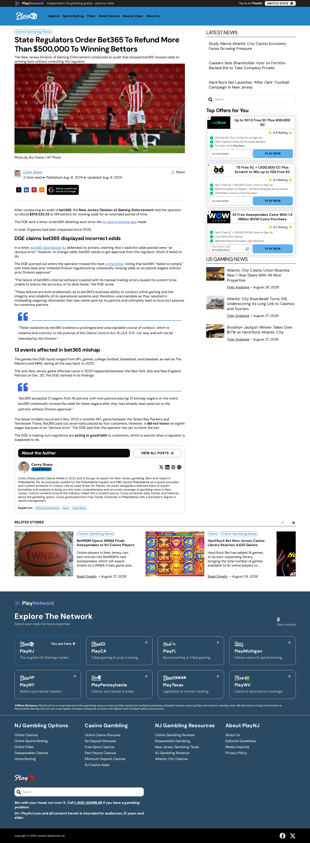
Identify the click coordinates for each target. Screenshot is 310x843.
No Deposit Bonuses (100, 741)
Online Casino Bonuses (102, 735)
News (66, 508)
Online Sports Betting (31, 741)
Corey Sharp (32, 172)
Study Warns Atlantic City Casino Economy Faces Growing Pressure (247, 46)
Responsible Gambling (172, 741)
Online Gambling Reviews (175, 735)
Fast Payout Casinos (100, 753)
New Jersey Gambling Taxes (177, 747)
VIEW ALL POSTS (155, 453)
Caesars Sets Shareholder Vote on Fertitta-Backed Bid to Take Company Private (248, 65)
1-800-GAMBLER (88, 802)
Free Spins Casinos (99, 747)
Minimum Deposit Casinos (105, 759)
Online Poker (24, 747)
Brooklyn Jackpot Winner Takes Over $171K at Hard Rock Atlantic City (260, 330)
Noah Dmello (87, 576)
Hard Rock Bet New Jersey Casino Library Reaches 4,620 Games (236, 542)
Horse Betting (25, 759)
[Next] (293, 522)
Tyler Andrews (238, 287)
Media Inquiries (237, 747)
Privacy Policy (236, 753)
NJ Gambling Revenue (172, 753)
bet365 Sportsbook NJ (48, 247)
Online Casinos (26, 735)
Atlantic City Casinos (171, 759)
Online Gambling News (33, 31)
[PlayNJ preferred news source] (63, 190)
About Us (232, 735)
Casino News (78, 508)
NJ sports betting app (119, 222)
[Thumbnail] (43, 553)
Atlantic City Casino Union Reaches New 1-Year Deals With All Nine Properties (258, 275)
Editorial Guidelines (240, 741)
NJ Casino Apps (97, 765)
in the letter (114, 264)
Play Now (273, 153)
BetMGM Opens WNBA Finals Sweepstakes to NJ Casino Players (105, 542)
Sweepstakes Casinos (31, 753)
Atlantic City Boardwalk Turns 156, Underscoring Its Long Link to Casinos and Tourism (260, 303)
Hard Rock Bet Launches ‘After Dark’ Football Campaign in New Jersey (249, 85)
